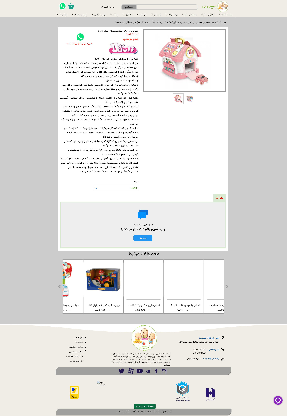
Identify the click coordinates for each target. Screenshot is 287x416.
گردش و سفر (209, 14)
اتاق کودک (143, 14)
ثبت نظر (142, 238)
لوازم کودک (172, 14)
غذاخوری (128, 14)
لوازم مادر (158, 14)
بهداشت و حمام (190, 14)
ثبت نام (104, 7)
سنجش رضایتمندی (144, 406)
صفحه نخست (226, 14)
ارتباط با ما (64, 14)
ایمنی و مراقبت (81, 14)
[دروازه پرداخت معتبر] (74, 398)
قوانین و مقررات (76, 347)
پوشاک (115, 14)
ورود (112, 7)
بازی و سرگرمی (100, 14)
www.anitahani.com (74, 356)
